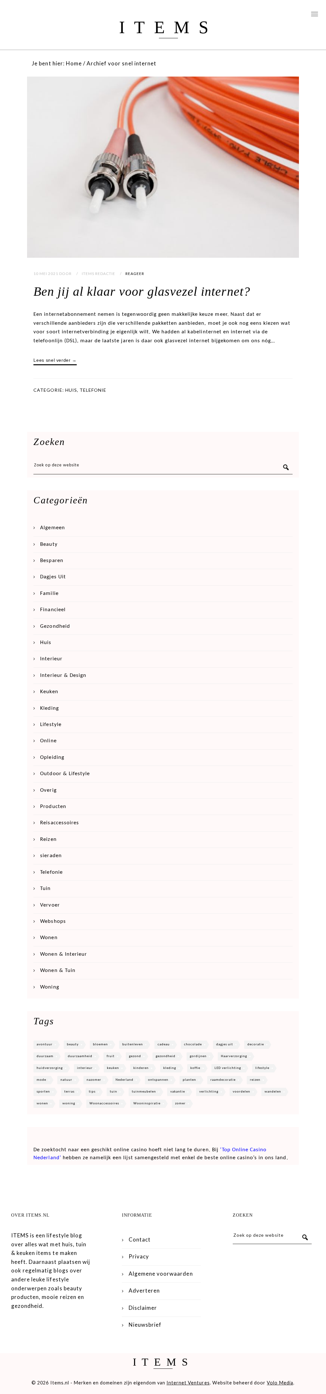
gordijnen (198, 1056)
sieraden (50, 855)
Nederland (124, 1080)
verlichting (208, 1092)
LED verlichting (228, 1068)
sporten (43, 1092)
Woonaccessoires (104, 1103)
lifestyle (262, 1068)
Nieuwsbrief (145, 1324)
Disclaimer (143, 1307)
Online (48, 741)
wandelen (273, 1092)
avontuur (45, 1044)
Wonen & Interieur (63, 954)
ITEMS (168, 27)
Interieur (51, 659)
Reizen (48, 839)
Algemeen (52, 527)
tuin (113, 1092)
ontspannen (158, 1080)
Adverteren (144, 1290)
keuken (113, 1068)
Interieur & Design (63, 675)
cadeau (164, 1044)
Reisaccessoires (59, 823)
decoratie (255, 1044)
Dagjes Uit (53, 577)
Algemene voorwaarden (161, 1273)
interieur (85, 1068)
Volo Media (280, 1382)
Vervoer (50, 905)
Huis (71, 390)
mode (41, 1080)
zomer (180, 1103)
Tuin (45, 888)
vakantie (177, 1092)
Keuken (49, 691)
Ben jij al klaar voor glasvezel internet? (141, 291)
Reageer (134, 273)
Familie (49, 593)
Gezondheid (55, 626)
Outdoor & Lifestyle (65, 773)
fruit (111, 1056)
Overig (48, 790)
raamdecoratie (223, 1080)
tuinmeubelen (144, 1092)
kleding (169, 1068)
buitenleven (132, 1044)
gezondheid (165, 1056)
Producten (53, 806)
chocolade (193, 1044)
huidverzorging (50, 1068)
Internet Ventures (188, 1382)
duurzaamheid (80, 1056)
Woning (49, 987)
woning (68, 1103)
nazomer (94, 1080)
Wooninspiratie (146, 1103)
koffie (195, 1068)
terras (69, 1092)
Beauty (48, 544)
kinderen (141, 1068)
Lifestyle (50, 724)
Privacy (139, 1256)
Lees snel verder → (55, 360)
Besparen (51, 560)
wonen (42, 1103)
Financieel (52, 609)
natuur (66, 1080)
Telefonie (93, 390)
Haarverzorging (234, 1056)
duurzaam (45, 1056)
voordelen (241, 1092)
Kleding (49, 708)
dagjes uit (224, 1044)
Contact (140, 1239)
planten (189, 1080)
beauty (73, 1044)
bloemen (100, 1044)
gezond (135, 1056)
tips (92, 1092)
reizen (255, 1080)
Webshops (53, 921)
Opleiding (52, 757)
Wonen (48, 937)
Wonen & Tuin (57, 970)
